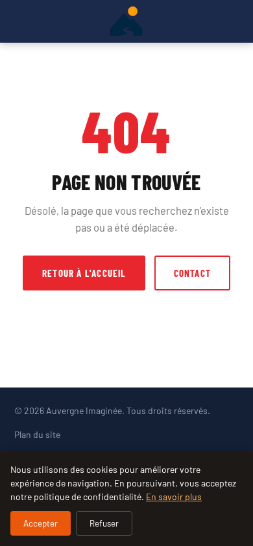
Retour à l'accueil (84, 273)
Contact (192, 273)
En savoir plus (174, 496)
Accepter (40, 523)
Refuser (104, 523)
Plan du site (37, 434)
